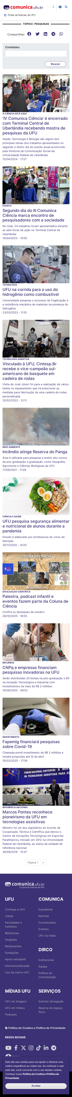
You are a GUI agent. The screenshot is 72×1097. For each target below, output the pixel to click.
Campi (9, 916)
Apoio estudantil (15, 959)
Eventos (44, 929)
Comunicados (47, 922)
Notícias (44, 916)
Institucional (46, 960)
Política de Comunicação (47, 975)
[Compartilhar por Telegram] (53, 1048)
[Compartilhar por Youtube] (8, 1048)
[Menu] (5, 15)
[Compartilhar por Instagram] (31, 1048)
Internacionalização (17, 965)
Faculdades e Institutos (13, 924)
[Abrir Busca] (66, 7)
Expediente (46, 909)
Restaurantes (13, 946)
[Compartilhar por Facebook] (16, 1048)
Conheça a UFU (15, 909)
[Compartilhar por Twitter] (23, 1048)
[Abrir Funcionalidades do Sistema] (60, 7)
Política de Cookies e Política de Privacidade (36, 1028)
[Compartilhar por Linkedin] (46, 1048)
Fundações (12, 952)
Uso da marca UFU (17, 972)
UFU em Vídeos (15, 1008)
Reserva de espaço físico (51, 1010)
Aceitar (36, 1085)
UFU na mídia (47, 935)
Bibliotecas (12, 933)
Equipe (43, 966)
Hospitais (11, 939)
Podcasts (11, 1014)
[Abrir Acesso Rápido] (53, 7)
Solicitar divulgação (51, 1001)
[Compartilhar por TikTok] (38, 1048)
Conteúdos (12, 47)
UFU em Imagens (16, 1001)
